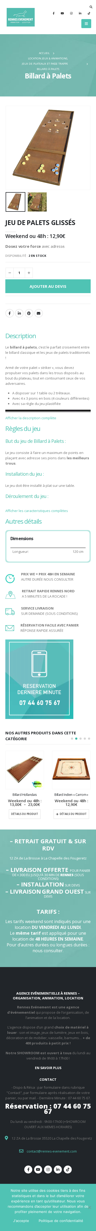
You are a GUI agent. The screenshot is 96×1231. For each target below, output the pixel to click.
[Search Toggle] (91, 7)
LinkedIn (19, 313)
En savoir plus (48, 1068)
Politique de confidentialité (61, 1221)
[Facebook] (53, 13)
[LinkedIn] (80, 13)
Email (38, 313)
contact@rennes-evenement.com (52, 1151)
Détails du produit (24, 814)
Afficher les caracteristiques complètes (36, 510)
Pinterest (29, 313)
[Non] (89, 1207)
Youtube (38, 1169)
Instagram (48, 1169)
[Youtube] (62, 13)
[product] (25, 770)
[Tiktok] (89, 13)
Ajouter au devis (48, 286)
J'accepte (21, 1221)
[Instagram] (71, 13)
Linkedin (58, 1169)
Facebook (9, 313)
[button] (72, 738)
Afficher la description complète (30, 418)
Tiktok (68, 1169)
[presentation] (12, 148)
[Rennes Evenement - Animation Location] (20, 17)
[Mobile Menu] (86, 23)
